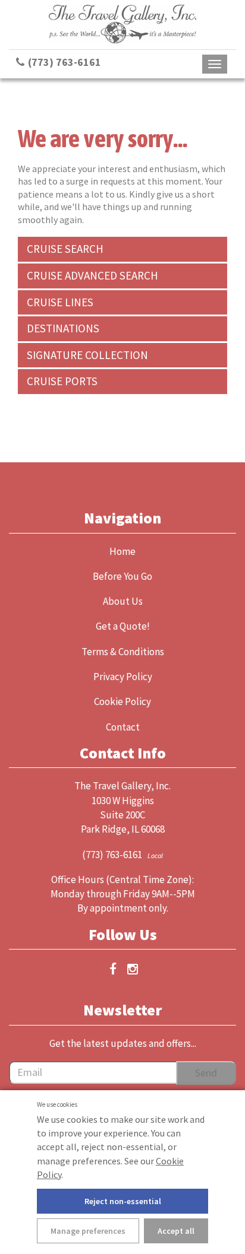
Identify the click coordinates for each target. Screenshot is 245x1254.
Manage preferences (88, 1231)
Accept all (176, 1231)
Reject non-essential (122, 1201)
